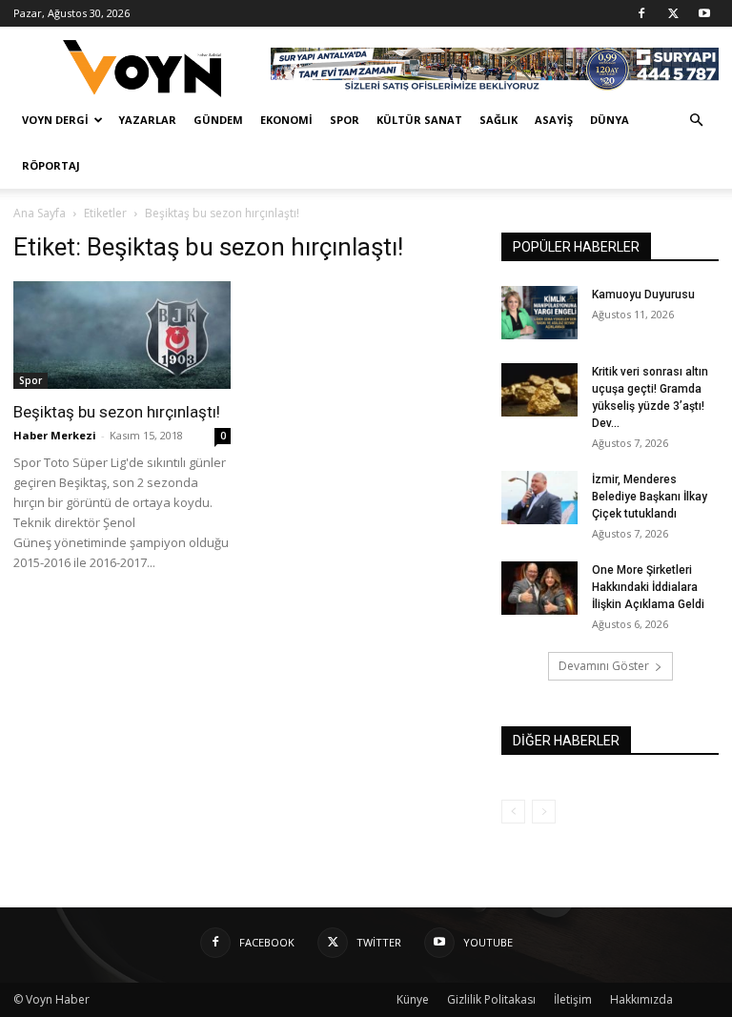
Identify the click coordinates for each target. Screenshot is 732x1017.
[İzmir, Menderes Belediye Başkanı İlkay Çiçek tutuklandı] (539, 497)
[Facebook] (641, 13)
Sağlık (498, 119)
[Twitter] (673, 13)
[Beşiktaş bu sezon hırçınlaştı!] (122, 335)
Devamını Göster (604, 666)
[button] (696, 121)
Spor (344, 119)
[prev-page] (513, 812)
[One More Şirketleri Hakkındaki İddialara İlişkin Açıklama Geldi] (539, 588)
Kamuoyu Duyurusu (643, 294)
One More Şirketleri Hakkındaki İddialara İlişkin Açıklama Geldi (648, 587)
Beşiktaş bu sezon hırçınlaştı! (116, 411)
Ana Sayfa (39, 213)
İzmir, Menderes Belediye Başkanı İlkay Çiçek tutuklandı (649, 496)
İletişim (573, 999)
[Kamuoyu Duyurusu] (539, 312)
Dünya (609, 119)
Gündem (218, 119)
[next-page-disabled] (544, 812)
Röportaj (51, 165)
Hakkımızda (641, 999)
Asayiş (554, 119)
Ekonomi (286, 119)
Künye (412, 999)
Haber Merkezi (54, 435)
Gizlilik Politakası (491, 999)
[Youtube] (704, 13)
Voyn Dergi (55, 119)
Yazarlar (147, 119)
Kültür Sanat (419, 119)
